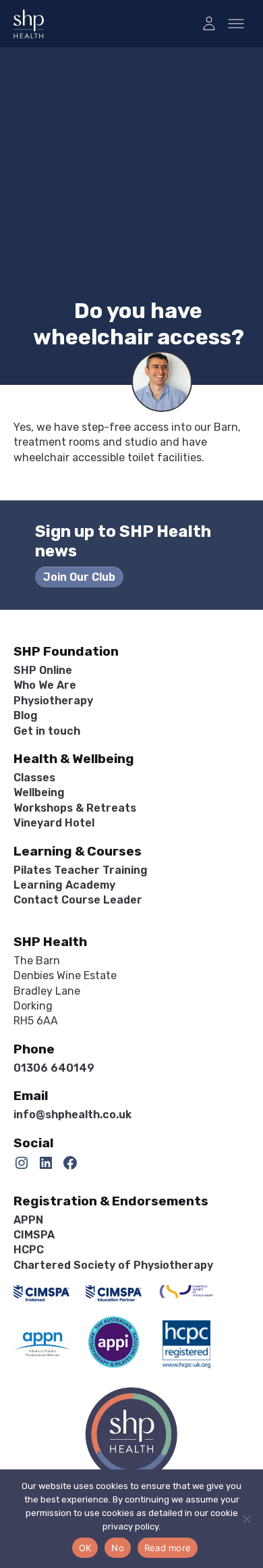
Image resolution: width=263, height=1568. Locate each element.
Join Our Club (79, 577)
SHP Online (42, 670)
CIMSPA (34, 1234)
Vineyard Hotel (53, 822)
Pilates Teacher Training (80, 870)
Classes (34, 777)
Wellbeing (39, 792)
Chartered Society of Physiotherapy (113, 1265)
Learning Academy (64, 885)
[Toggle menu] (236, 23)
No (117, 1547)
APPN (28, 1219)
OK (85, 1547)
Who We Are (44, 685)
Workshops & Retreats (74, 808)
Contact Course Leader (77, 899)
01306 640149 (53, 1068)
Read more (167, 1547)
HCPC (28, 1249)
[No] (246, 1518)
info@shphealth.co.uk (72, 1114)
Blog (25, 715)
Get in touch (46, 731)
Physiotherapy (53, 700)
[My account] (209, 23)
